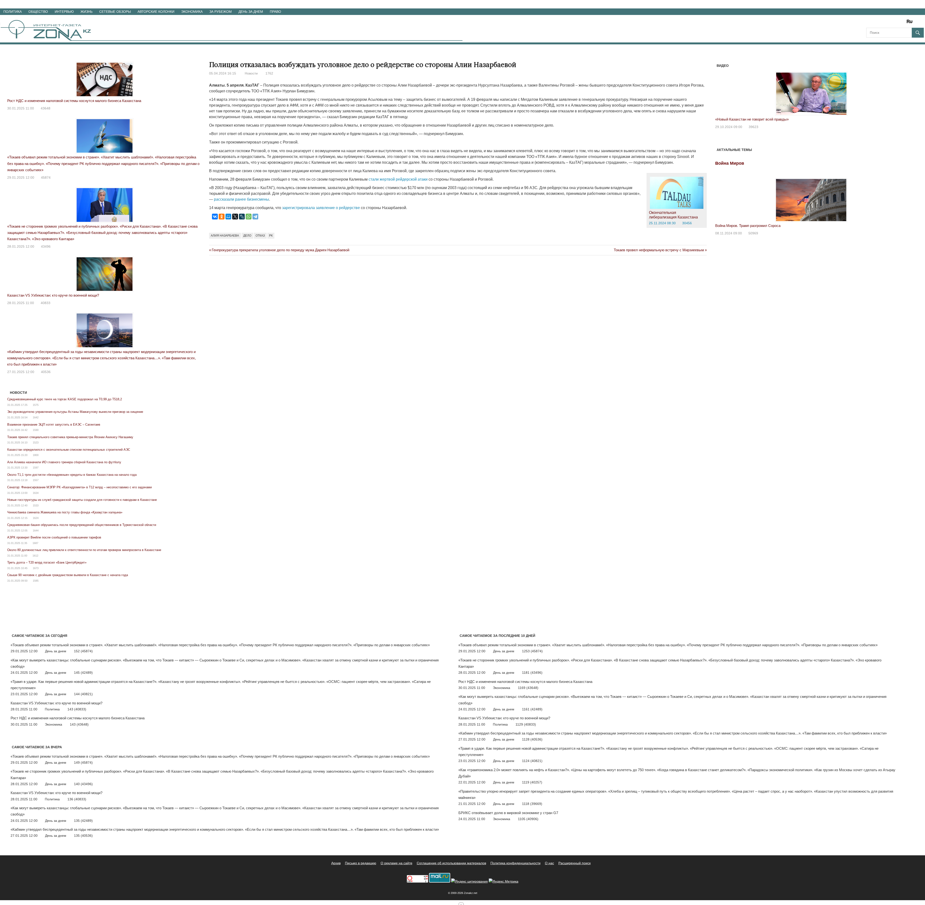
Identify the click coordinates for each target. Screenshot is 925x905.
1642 (36, 417)
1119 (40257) (532, 782)
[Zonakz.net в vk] (903, 23)
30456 (687, 223)
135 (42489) (83, 821)
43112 (755, 127)
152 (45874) (83, 651)
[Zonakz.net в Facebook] (876, 23)
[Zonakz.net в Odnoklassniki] (896, 23)
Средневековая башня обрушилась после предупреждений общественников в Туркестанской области (81, 525)
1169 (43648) (528, 688)
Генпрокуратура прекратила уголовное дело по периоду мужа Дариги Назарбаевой (280, 250)
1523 (36, 442)
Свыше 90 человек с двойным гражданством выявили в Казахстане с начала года (67, 575)
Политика (12, 12)
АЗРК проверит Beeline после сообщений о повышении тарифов (54, 537)
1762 (269, 73)
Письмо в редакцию (360, 863)
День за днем (250, 12)
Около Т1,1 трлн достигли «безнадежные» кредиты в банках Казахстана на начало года (72, 474)
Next (901, 89)
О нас (549, 863)
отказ (260, 235)
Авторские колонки (156, 12)
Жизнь (86, 12)
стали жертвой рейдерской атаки (398, 179)
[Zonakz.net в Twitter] (869, 23)
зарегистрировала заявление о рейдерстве (321, 208)
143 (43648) (79, 724)
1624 (36, 518)
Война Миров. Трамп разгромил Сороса (747, 226)
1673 (36, 568)
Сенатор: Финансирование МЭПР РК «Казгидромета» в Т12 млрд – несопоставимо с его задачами (79, 487)
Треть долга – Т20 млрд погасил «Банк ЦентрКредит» (46, 562)
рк (271, 235)
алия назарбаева (225, 235)
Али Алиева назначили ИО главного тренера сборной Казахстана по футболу (64, 462)
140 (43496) (83, 784)
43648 (45, 108)
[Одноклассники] (222, 216)
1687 (35, 543)
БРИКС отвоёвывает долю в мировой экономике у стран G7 (508, 813)
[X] (235, 216)
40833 (45, 303)
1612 (35, 555)
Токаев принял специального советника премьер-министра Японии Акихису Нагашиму (70, 437)
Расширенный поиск (574, 863)
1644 (36, 530)
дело (247, 235)
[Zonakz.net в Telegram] (889, 23)
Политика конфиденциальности (515, 863)
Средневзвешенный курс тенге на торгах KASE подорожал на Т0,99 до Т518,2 (64, 399)
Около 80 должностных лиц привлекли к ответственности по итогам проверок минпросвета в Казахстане (84, 550)
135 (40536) (83, 835)
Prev (721, 89)
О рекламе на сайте (396, 863)
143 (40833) (76, 709)
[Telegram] (255, 216)
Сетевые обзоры (115, 12)
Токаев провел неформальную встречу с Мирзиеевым (659, 250)
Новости (251, 73)
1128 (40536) (532, 739)
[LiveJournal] (242, 216)
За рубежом (220, 12)
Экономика (192, 12)
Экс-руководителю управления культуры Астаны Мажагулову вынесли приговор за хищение (75, 412)
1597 (36, 467)
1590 (36, 430)
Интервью (64, 12)
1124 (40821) (532, 761)
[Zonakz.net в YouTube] (883, 23)
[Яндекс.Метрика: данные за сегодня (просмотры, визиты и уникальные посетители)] (503, 881)
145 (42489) (83, 672)
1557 (36, 480)
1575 (36, 404)
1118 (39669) (532, 804)
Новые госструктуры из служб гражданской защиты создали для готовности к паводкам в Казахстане (82, 500)
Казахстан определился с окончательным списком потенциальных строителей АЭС (68, 449)
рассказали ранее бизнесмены (241, 199)
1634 (36, 492)
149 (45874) (83, 762)
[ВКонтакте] (215, 216)
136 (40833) (76, 799)
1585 (36, 580)
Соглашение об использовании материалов (451, 863)
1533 (36, 505)
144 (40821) (83, 694)
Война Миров (729, 163)
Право (275, 12)
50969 (753, 233)
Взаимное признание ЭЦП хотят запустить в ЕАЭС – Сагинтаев (53, 424)
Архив (336, 863)
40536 (46, 372)
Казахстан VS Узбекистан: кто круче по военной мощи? (53, 295)
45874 (46, 177)
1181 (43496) (532, 672)
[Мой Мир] (228, 216)
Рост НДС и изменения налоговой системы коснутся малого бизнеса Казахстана (74, 101)
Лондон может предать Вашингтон (745, 119)
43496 (46, 246)
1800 (36, 455)
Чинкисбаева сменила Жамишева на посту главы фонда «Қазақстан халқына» (64, 512)
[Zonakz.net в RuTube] (911, 23)
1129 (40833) (525, 724)
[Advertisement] (296, 280)
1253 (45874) (532, 651)
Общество (38, 12)
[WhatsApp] (248, 216)
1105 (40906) (528, 819)
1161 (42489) (532, 709)
